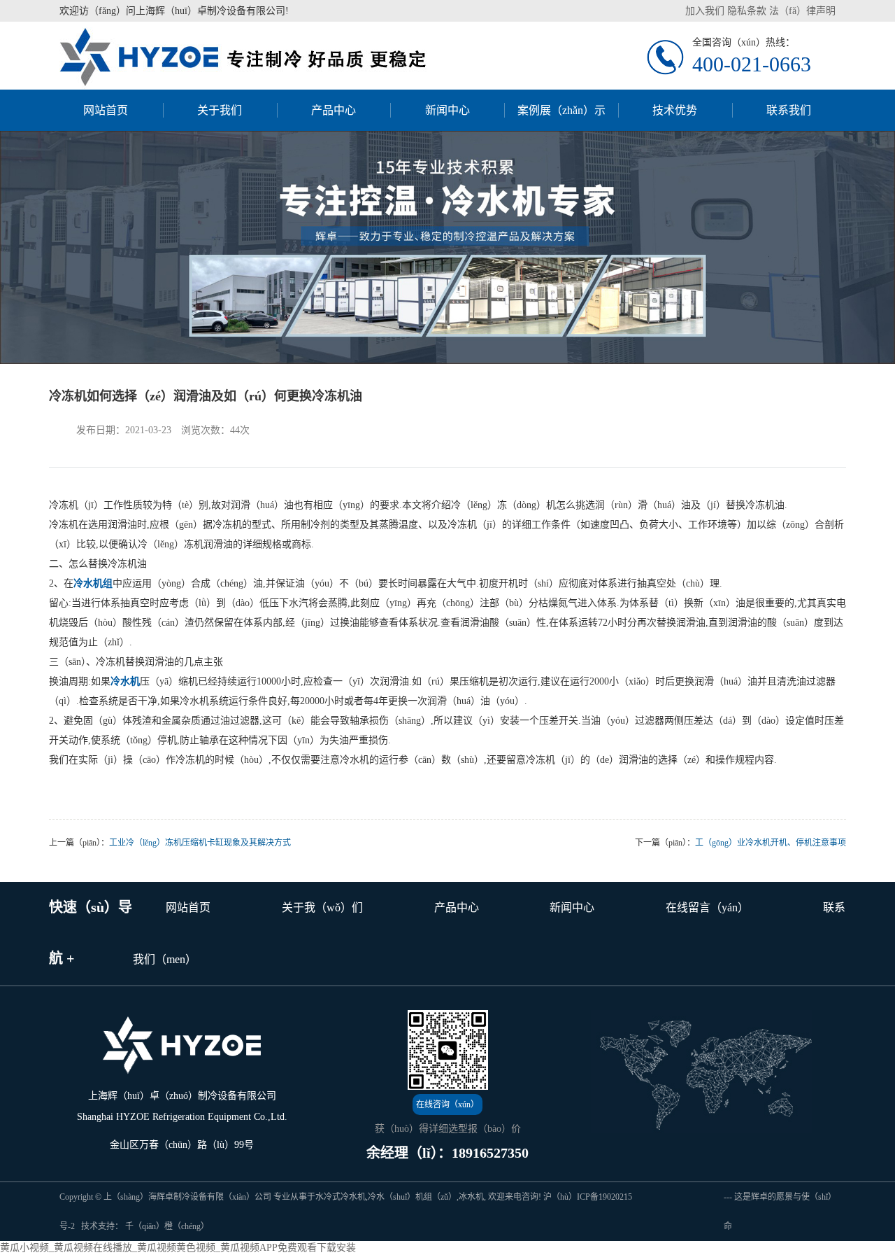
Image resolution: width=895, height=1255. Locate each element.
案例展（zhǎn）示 (561, 110)
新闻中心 (447, 110)
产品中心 (333, 110)
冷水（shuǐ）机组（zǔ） (412, 1197)
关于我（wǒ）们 (322, 907)
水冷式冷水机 (340, 1197)
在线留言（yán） (707, 907)
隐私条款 (746, 11)
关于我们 (219, 110)
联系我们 (788, 110)
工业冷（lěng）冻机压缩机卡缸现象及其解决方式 (200, 843)
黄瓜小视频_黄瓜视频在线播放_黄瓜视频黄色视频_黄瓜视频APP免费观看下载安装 (178, 1247)
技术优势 (674, 110)
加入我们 (704, 11)
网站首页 (105, 110)
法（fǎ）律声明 (802, 11)
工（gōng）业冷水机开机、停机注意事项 (770, 843)
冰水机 (471, 1197)
